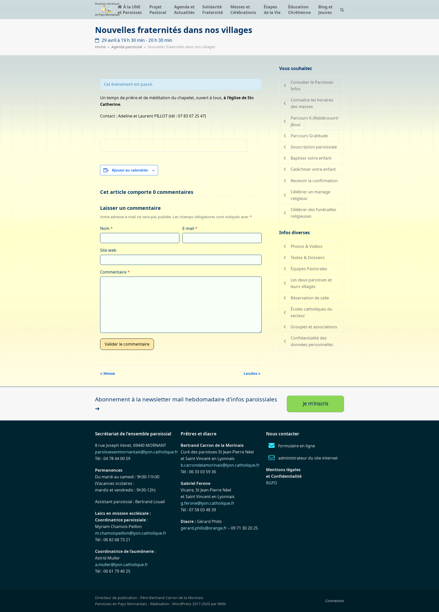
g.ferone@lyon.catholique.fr (207, 503)
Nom (106, 228)
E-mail (189, 228)
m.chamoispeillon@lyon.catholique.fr (130, 533)
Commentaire (115, 272)
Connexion (334, 600)
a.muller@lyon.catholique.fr (121, 564)
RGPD (271, 483)
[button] (342, 9)
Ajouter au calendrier (130, 170)
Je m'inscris (315, 403)
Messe (107, 373)
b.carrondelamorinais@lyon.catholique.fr (220, 465)
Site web (108, 250)
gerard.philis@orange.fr (204, 528)
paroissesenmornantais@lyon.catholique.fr (136, 452)
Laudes (252, 373)
